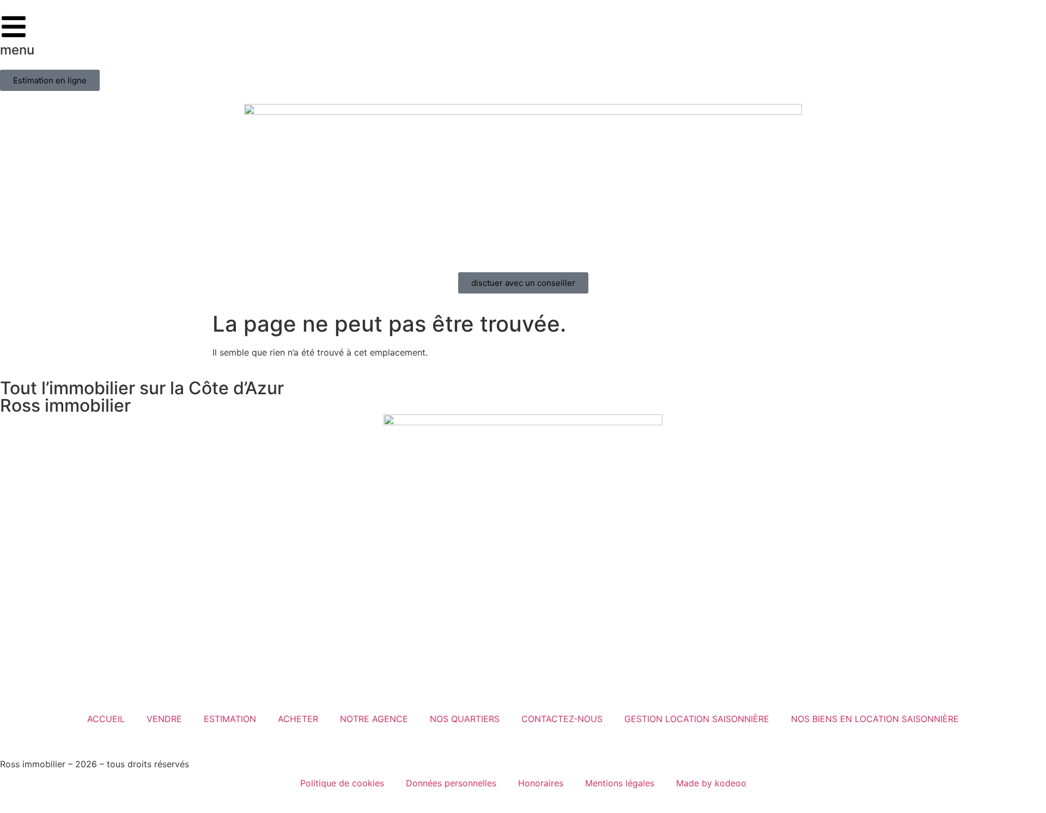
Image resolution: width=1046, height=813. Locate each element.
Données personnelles (451, 783)
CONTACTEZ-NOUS (562, 718)
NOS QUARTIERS (465, 718)
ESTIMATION (230, 718)
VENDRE (164, 718)
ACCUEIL (106, 718)
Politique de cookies (342, 783)
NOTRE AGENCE (374, 718)
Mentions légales (619, 783)
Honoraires (540, 783)
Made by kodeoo (711, 783)
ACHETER (298, 718)
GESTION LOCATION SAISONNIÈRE (696, 718)
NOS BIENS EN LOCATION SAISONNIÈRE (875, 718)
